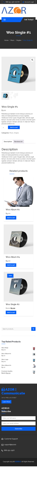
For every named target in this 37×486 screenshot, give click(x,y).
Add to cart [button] (11, 217)
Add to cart (14, 127)
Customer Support (11, 439)
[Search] (33, 329)
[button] (32, 60)
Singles (18, 40)
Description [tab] (8, 141)
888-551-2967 (9, 450)
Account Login (29, 2)
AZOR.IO (18, 461)
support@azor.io (10, 445)
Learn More (6, 402)
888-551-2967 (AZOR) (13, 2)
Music (12, 40)
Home (6, 40)
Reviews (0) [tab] (18, 141)
